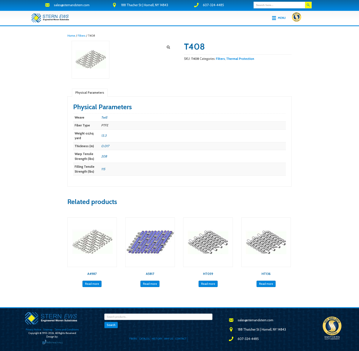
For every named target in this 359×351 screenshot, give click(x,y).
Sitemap (48, 329)
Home (71, 35)
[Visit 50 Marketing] (52, 341)
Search (111, 325)
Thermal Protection (240, 59)
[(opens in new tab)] (296, 18)
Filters (81, 35)
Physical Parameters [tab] (89, 92)
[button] (168, 47)
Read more (92, 284)
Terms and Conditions (66, 329)
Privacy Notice (34, 329)
